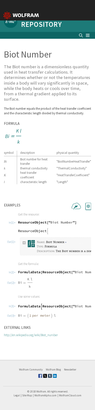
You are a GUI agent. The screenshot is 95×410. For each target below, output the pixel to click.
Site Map (27, 395)
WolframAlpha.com (45, 395)
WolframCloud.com (70, 395)
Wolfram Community (31, 369)
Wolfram (41, 391)
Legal (17, 395)
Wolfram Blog (53, 369)
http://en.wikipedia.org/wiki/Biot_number (31, 335)
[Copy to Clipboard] (14, 136)
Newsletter (70, 369)
